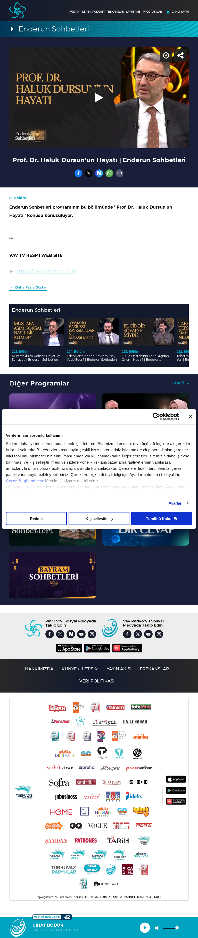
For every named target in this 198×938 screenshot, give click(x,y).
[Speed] (175, 8)
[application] (99, 469)
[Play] (99, 469)
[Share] (190, 8)
